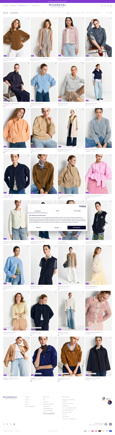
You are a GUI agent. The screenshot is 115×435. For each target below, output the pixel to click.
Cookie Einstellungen (48, 410)
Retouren (64, 414)
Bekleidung (13, 5)
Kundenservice (65, 405)
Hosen (86, 12)
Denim (82, 12)
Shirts (48, 12)
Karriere (27, 404)
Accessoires (97, 12)
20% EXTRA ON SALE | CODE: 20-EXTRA (57, 1)
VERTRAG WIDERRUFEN (49, 413)
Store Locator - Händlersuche (69, 418)
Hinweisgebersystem (48, 408)
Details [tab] (57, 210)
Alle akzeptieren (76, 227)
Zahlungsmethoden (67, 412)
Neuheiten (5, 5)
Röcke (91, 12)
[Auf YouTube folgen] (14, 424)
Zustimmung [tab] (38, 211)
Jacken (68, 12)
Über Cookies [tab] (77, 210)
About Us (27, 399)
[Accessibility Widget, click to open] (110, 424)
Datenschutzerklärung (48, 404)
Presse (26, 401)
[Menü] (111, 397)
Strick (72, 12)
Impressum (45, 401)
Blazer (63, 12)
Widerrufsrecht (46, 406)
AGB (44, 399)
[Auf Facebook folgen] (4, 424)
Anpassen (56, 227)
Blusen (58, 12)
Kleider (54, 12)
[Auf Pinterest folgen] (10, 424)
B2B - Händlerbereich (30, 406)
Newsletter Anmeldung (67, 403)
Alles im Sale (24, 12)
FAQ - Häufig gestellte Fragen (69, 407)
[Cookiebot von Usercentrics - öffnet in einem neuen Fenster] (80, 206)
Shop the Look (35, 5)
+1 (5, 106)
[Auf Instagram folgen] (7, 424)
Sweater (78, 12)
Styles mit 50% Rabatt (41, 12)
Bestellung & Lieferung (67, 410)
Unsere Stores (65, 416)
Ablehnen (38, 227)
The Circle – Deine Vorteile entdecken (68, 400)
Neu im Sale (31, 12)
